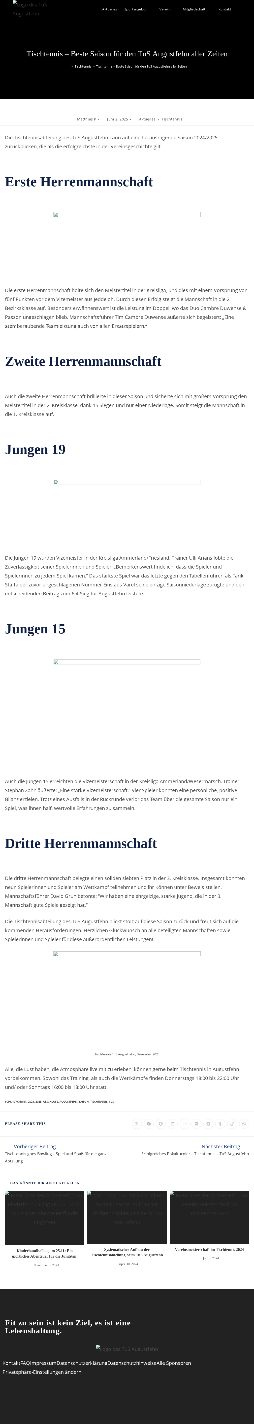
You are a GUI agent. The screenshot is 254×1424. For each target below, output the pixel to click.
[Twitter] (117, 1388)
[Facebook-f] (96, 1388)
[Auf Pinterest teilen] (161, 1124)
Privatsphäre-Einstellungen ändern (41, 1372)
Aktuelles (147, 119)
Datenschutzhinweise (132, 1363)
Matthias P (86, 119)
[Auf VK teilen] (196, 1124)
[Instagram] (137, 1388)
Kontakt (11, 1363)
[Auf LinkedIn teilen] (173, 1124)
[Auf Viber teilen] (185, 1124)
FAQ (25, 1363)
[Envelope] (157, 1388)
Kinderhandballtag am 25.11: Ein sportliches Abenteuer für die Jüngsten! (45, 1253)
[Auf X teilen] (137, 1124)
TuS (111, 1101)
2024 (31, 1101)
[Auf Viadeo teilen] (232, 1124)
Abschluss (50, 1101)
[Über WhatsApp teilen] (244, 1124)
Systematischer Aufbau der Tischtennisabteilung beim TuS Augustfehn (127, 1252)
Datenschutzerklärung (82, 1363)
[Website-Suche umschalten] (240, 9)
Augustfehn (68, 1101)
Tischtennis (172, 119)
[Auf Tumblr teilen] (220, 1124)
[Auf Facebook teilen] (149, 1124)
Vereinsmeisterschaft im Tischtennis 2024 (209, 1249)
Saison (84, 1101)
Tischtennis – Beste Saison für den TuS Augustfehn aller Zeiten (141, 66)
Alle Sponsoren (174, 1363)
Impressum (43, 1363)
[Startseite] (68, 66)
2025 (38, 1101)
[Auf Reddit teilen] (208, 1124)
